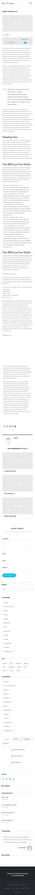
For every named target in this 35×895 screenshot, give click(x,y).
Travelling (6, 647)
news (19, 667)
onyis (9, 34)
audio (4, 663)
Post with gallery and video (18, 749)
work (18, 670)
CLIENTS (23, 888)
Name (4, 554)
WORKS (17, 888)
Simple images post (16, 762)
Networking (7, 631)
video (11, 670)
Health (5, 610)
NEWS (28, 888)
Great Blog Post (9, 493)
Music (5, 627)
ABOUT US (6, 888)
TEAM (12, 888)
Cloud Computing (9, 606)
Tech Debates (7, 643)
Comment (5, 539)
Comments (27, 739)
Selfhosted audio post (17, 756)
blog (11, 663)
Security (6, 635)
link (4, 667)
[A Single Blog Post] (17, 461)
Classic (6, 602)
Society (6, 639)
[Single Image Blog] (17, 506)
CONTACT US (17, 892)
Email (4, 561)
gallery (26, 663)
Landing (6, 619)
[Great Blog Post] (17, 484)
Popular (6, 739)
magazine (11, 667)
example (18, 663)
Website (4, 567)
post (25, 667)
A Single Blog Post (10, 471)
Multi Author (25, 39)
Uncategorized (8, 651)
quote (5, 670)
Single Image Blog (10, 516)
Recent (16, 739)
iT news (6, 615)
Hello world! (6, 743)
